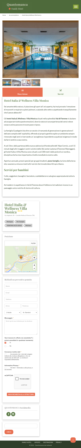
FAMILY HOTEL (26, 442)
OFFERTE (37, 442)
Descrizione (23, 92)
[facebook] (8, 414)
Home (4, 15)
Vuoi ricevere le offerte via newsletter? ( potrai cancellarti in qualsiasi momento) (19, 339)
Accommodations (14, 15)
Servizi (60, 92)
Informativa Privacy (12, 365)
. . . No (9, 346)
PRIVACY (59, 442)
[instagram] (13, 414)
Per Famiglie (20, 222)
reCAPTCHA (9, 375)
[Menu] (76, 7)
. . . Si (9, 342)
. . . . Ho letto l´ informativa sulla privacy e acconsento (19, 368)
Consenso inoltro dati (13, 352)
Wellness (28, 225)
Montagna (10, 222)
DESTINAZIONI (48, 442)
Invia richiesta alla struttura (21, 394)
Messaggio (9, 318)
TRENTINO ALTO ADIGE (14, 225)
